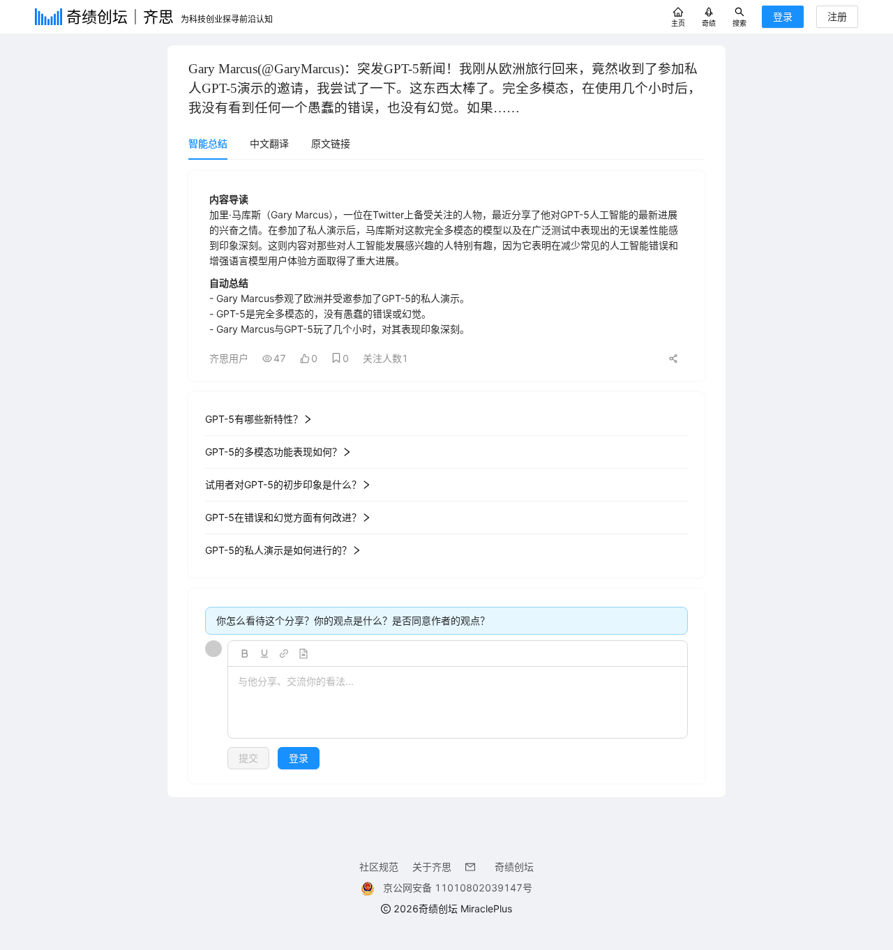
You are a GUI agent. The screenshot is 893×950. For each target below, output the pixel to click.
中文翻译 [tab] (269, 143)
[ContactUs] (473, 867)
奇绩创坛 (514, 867)
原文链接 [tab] (330, 143)
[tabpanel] (446, 477)
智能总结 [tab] (207, 143)
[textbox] (457, 703)
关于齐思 (431, 867)
